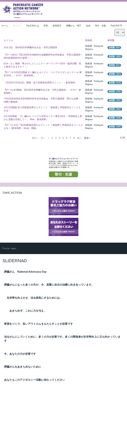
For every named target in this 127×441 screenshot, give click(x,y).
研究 (46, 25)
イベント (17, 25)
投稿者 (88, 40)
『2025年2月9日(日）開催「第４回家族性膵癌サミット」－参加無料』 (40, 82)
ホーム (5, 25)
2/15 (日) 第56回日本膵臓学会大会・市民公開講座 (30, 47)
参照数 (110, 40)
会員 (88, 25)
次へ (79, 138)
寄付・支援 (100, 25)
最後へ (87, 138)
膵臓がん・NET (73, 25)
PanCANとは (32, 25)
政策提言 (57, 25)
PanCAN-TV (116, 25)
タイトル (8, 40)
